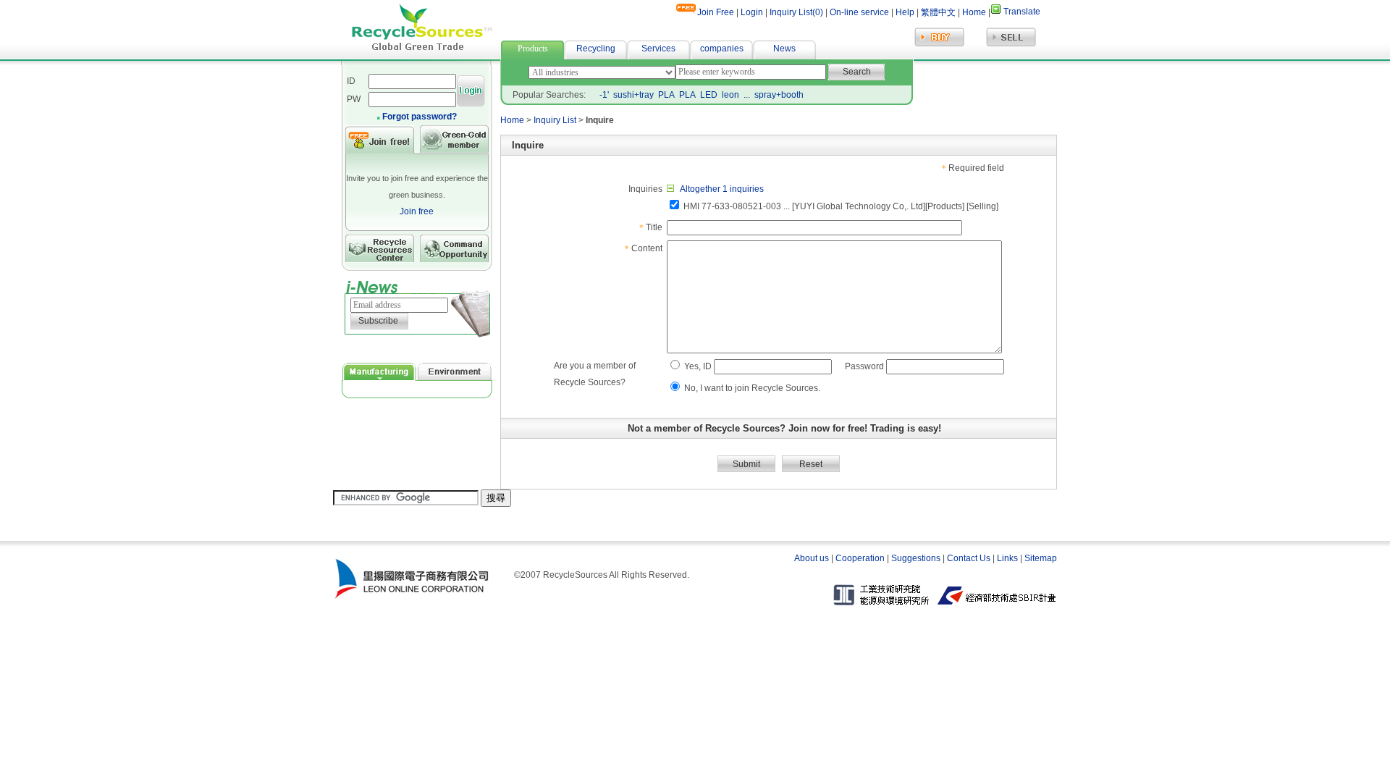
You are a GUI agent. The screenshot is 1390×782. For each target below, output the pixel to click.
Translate (1021, 12)
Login (752, 12)
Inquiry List (555, 120)
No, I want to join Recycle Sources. (752, 388)
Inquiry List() (796, 12)
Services (658, 48)
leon (730, 95)
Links (1007, 558)
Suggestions (915, 558)
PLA (666, 95)
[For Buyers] (939, 45)
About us (811, 558)
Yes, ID (698, 366)
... (747, 95)
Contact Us (968, 558)
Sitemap (1040, 558)
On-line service (859, 12)
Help (903, 12)
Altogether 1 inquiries (721, 189)
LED (708, 95)
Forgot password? (419, 117)
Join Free (715, 12)
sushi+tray (633, 95)
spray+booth (779, 95)
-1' (604, 95)
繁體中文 (938, 12)
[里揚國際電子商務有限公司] (411, 598)
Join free (417, 211)
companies (722, 48)
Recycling (595, 48)
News (784, 48)
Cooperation (860, 558)
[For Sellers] (1011, 45)
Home (974, 12)
